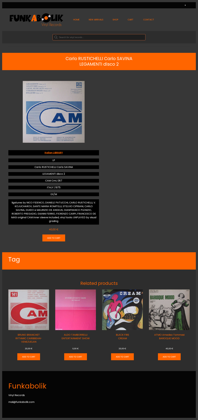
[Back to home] (36, 19)
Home (76, 19)
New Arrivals (96, 19)
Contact (148, 19)
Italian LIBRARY (54, 152)
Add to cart (53, 237)
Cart (130, 19)
